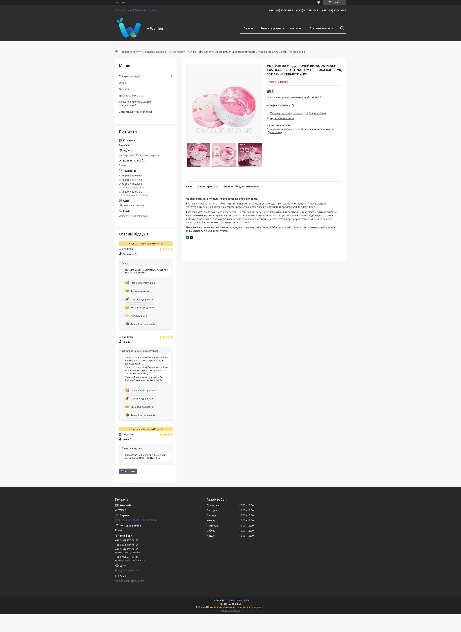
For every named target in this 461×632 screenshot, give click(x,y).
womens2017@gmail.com (133, 216)
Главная (248, 28)
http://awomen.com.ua (131, 205)
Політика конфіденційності (251, 607)
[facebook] (187, 238)
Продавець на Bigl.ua (230, 604)
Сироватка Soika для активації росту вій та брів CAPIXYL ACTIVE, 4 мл (145, 456)
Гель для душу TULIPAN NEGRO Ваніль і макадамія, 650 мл (146, 271)
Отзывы (124, 89)
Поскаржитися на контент (221, 607)
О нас (122, 82)
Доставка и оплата (321, 28)
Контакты (296, 28)
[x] (191, 238)
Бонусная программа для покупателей (135, 103)
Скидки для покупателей (135, 111)
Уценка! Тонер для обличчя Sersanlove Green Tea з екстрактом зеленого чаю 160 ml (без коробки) (146, 370)
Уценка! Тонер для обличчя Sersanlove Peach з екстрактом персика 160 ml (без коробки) (146, 360)
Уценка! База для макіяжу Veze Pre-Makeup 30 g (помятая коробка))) (144, 378)
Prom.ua (248, 600)
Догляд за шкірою (155, 51)
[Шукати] (341, 28)
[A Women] (128, 28)
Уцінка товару (177, 51)
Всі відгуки (128, 471)
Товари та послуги (131, 51)
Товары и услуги (271, 28)
